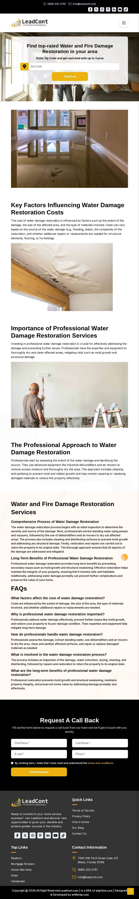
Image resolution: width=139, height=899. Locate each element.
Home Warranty (21, 869)
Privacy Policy (81, 816)
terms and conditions (100, 763)
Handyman (18, 881)
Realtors (16, 858)
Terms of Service (83, 810)
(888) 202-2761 (56, 3)
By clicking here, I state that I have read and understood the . (64, 763)
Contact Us (79, 833)
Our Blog (78, 827)
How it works (80, 822)
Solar (14, 875)
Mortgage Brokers (23, 864)
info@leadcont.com (84, 3)
